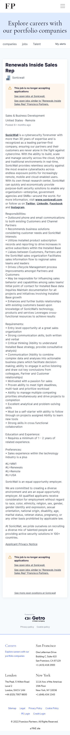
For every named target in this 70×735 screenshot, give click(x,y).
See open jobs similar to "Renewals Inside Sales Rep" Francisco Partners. (37, 102)
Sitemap (12, 708)
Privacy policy (27, 627)
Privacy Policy (35, 708)
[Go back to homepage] (10, 6)
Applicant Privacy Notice (21, 544)
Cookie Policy (52, 708)
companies (10, 44)
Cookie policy (43, 627)
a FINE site (35, 728)
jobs (25, 44)
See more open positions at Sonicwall (35, 592)
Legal (22, 708)
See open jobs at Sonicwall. (29, 96)
